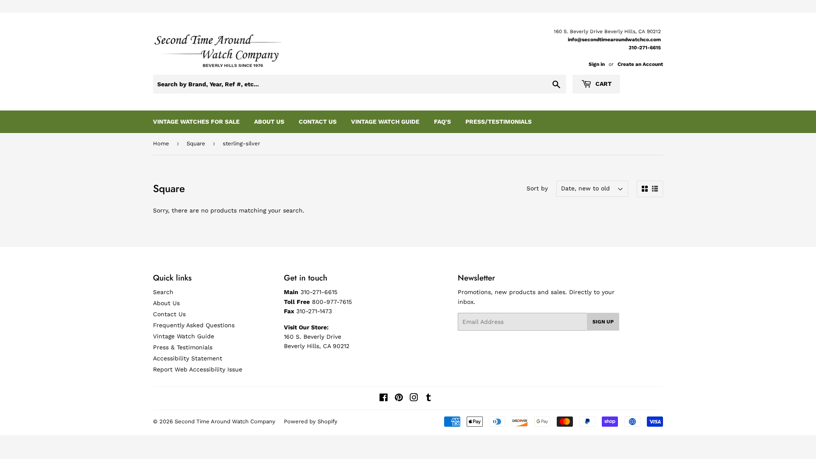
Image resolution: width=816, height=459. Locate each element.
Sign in (597, 64)
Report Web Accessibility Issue (197, 369)
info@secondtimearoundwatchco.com (614, 39)
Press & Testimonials (182, 347)
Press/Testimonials (498, 121)
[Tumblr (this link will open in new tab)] (429, 398)
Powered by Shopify (310, 421)
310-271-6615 (645, 48)
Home (161, 143)
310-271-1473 (314, 311)
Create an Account (640, 64)
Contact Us (318, 121)
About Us (269, 121)
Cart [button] (603, 83)
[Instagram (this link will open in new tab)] (414, 398)
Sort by (537, 188)
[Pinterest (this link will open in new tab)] (398, 398)
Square (196, 143)
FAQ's (442, 121)
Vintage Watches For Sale (196, 121)
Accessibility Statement (187, 358)
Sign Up (603, 322)
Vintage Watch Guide (385, 121)
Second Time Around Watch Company (225, 421)
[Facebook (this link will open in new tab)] (383, 398)
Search (163, 292)
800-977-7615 (332, 301)
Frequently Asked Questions (194, 325)
